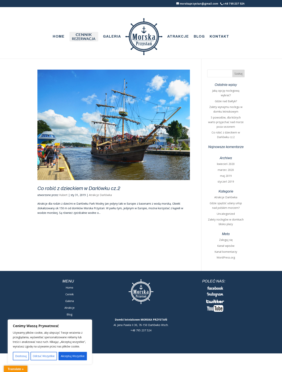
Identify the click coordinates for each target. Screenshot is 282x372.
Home (69, 287)
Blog (69, 314)
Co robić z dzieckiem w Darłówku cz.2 (78, 188)
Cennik (69, 294)
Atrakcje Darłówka (100, 195)
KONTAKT (219, 36)
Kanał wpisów (225, 246)
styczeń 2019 (226, 181)
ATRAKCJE (178, 36)
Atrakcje (69, 307)
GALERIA (112, 36)
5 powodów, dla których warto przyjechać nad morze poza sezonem (226, 122)
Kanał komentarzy (225, 251)
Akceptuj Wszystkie (73, 356)
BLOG (199, 36)
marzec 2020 (226, 170)
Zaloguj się (226, 240)
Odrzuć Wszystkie (44, 356)
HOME (59, 36)
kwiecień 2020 (226, 164)
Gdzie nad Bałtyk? (226, 101)
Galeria (69, 301)
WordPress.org (226, 257)
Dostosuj (21, 356)
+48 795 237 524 (234, 3)
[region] (50, 341)
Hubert (63, 195)
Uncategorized (226, 214)
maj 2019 (226, 176)
